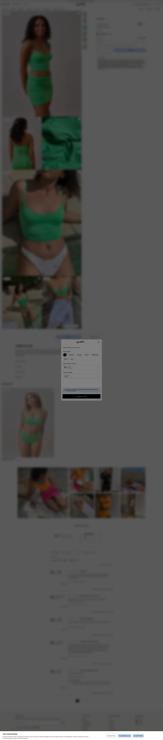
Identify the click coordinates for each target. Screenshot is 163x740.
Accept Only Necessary (124, 736)
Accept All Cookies (138, 736)
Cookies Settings (111, 736)
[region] (81, 735)
